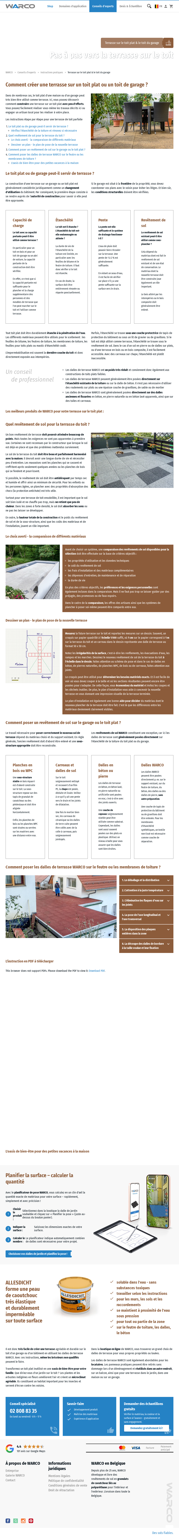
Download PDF (97, 970)
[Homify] (15, 1520)
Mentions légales (59, 1476)
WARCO (9, 72)
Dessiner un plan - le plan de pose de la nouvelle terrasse (44, 144)
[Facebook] (7, 1520)
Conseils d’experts (26, 72)
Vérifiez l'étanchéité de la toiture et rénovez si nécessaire (44, 130)
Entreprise (12, 1471)
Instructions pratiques (52, 72)
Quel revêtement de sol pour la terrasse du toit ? (36, 135)
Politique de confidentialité (66, 1481)
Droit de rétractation (61, 1490)
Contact (10, 1480)
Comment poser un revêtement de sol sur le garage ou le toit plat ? (46, 149)
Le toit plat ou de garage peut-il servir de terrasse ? (38, 126)
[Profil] (165, 6)
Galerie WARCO (15, 1475)
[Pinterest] (30, 1520)
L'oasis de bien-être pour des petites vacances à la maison (44, 163)
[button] (158, 6)
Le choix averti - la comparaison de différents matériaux (43, 139)
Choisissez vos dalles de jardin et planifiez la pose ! (38, 1253)
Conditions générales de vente (67, 1485)
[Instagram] (23, 1520)
